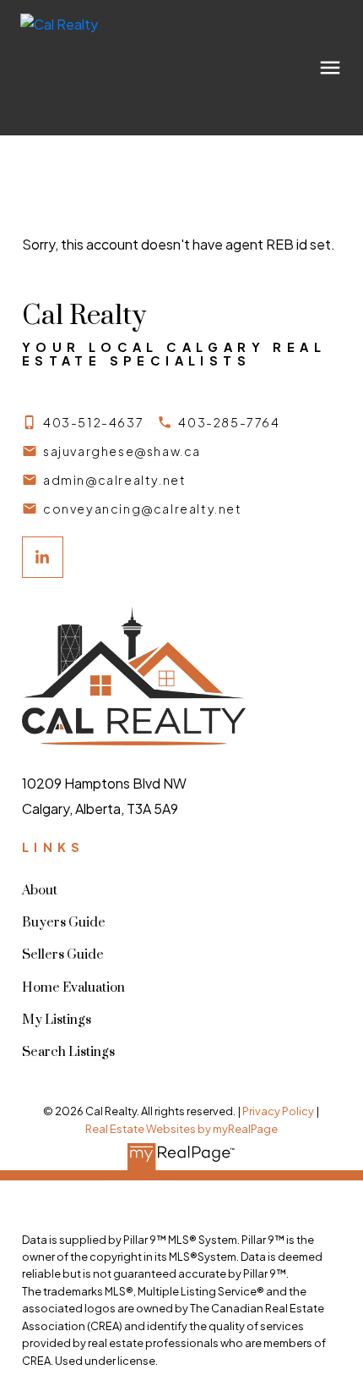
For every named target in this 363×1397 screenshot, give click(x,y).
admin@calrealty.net (114, 479)
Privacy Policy (278, 1111)
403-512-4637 (93, 422)
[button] (83, 422)
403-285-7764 (228, 422)
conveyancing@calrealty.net (142, 508)
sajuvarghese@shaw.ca (122, 451)
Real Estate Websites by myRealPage (181, 1129)
